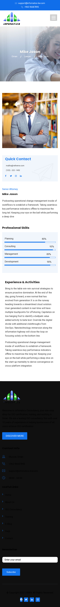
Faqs (7, 531)
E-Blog (8, 524)
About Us (9, 502)
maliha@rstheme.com (15, 166)
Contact (9, 538)
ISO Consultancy (13, 509)
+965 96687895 (31, 7)
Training (9, 516)
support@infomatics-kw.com (31, 3)
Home (8, 495)
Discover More (15, 436)
